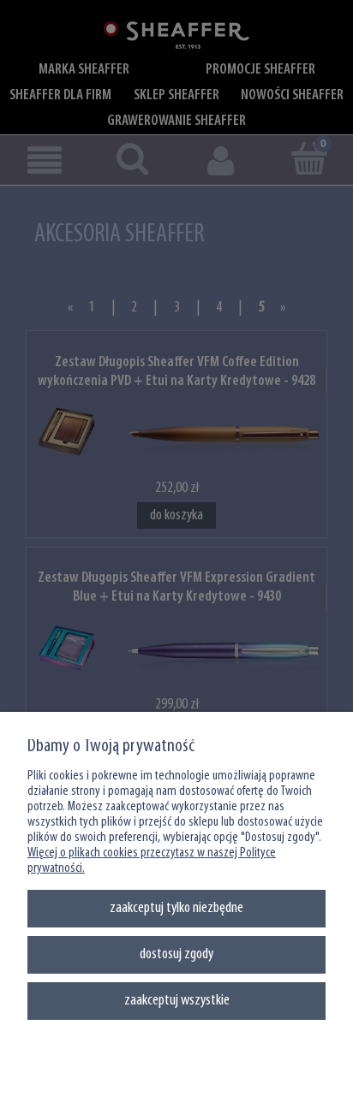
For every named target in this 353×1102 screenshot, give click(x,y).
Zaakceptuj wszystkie (177, 1000)
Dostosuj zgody (176, 954)
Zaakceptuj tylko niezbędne (176, 908)
